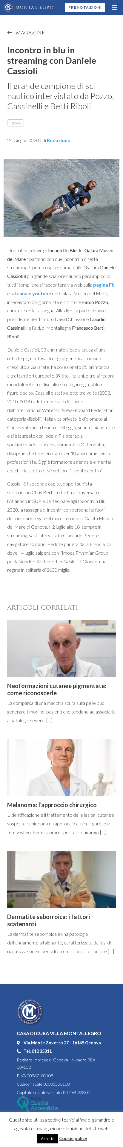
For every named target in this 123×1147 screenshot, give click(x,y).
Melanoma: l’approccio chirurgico (52, 804)
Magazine (29, 32)
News (15, 123)
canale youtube (34, 293)
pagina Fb (104, 284)
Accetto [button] (48, 1138)
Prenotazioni (85, 7)
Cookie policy (73, 1138)
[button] (114, 7)
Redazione (58, 140)
